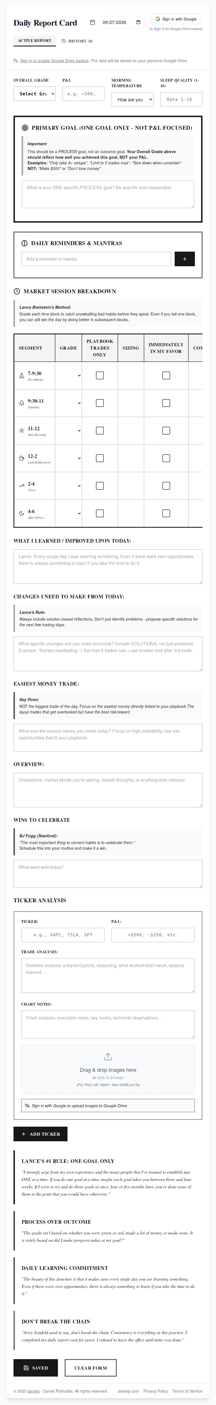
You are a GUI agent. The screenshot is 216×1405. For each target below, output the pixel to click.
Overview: (29, 764)
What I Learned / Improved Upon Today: (72, 540)
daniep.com (128, 1391)
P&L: (116, 921)
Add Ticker (45, 1134)
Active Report (34, 40)
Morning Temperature (126, 83)
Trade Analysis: (39, 952)
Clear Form (91, 1367)
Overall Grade (31, 80)
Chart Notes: (36, 1004)
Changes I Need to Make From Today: (69, 596)
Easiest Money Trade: (46, 683)
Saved (40, 1367)
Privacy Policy (155, 1391)
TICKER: (29, 921)
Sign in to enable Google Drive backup (54, 60)
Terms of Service (187, 1391)
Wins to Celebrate (42, 820)
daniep (34, 1391)
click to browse (110, 1077)
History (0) (80, 41)
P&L (66, 80)
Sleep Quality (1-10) (179, 83)
